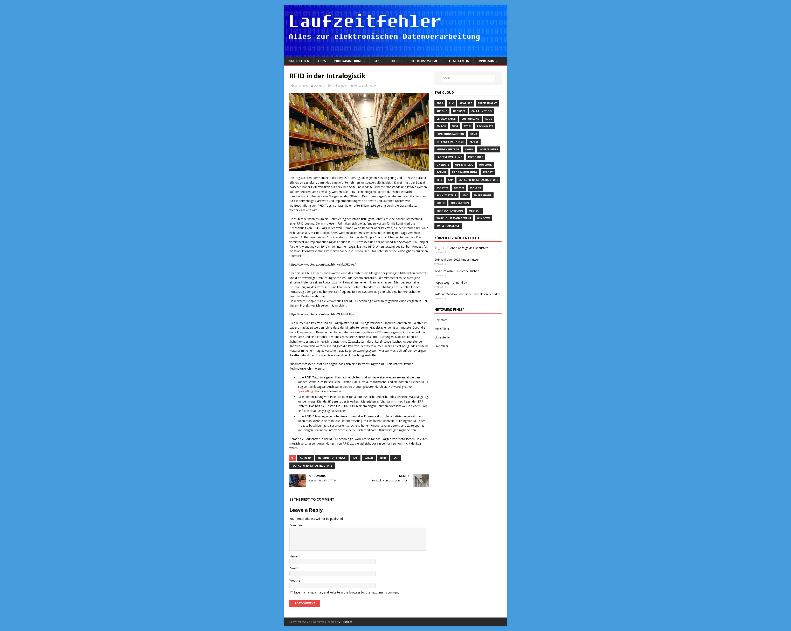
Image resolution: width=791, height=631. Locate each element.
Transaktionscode (449, 210)
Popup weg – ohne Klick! (450, 282)
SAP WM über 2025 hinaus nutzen (457, 259)
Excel (467, 126)
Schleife (475, 187)
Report (488, 172)
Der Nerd (319, 85)
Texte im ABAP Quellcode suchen (456, 271)
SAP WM (459, 187)
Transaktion (459, 203)
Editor (441, 126)
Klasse (474, 141)
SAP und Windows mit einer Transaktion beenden (467, 294)
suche (440, 203)
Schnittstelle (446, 195)
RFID (383, 458)
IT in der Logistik (358, 85)
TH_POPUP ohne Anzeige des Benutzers (461, 248)
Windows (483, 218)
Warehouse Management (453, 218)
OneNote (442, 164)
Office (395, 61)
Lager (369, 458)
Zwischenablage (448, 226)
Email (293, 568)
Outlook (485, 164)
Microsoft (475, 157)
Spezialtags (306, 391)
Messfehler (441, 329)
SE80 (465, 195)
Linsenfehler (442, 337)
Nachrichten (298, 61)
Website (294, 580)
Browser (459, 111)
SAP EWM (442, 187)
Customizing (470, 119)
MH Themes (345, 622)
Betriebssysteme (424, 61)
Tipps (322, 61)
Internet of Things (331, 458)
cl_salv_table (446, 119)
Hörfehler (440, 320)
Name (293, 556)
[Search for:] (468, 78)
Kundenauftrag (447, 149)
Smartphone (482, 195)
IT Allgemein (459, 61)
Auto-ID (305, 458)
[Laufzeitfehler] (395, 54)
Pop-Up (441, 172)
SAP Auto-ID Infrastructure (312, 465)
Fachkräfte (485, 126)
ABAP (439, 103)
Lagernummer (488, 149)
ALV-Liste (465, 103)
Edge (488, 119)
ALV (451, 103)
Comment (296, 525)
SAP (376, 61)
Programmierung (348, 61)
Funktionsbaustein (450, 134)
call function (481, 111)
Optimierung (464, 164)
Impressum (486, 61)
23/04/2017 (301, 85)
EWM (455, 126)
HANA (473, 134)
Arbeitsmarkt (487, 103)
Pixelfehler (441, 346)
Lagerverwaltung (449, 157)
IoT (355, 458)
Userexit (475, 210)
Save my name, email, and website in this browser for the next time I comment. (347, 592)
